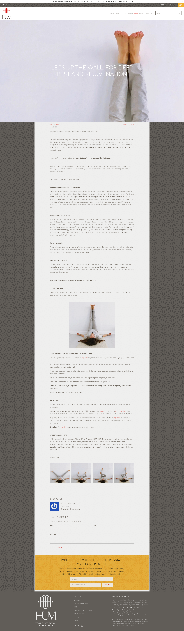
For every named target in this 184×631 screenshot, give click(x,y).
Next (131, 124)
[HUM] (15, 13)
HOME (112, 13)
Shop (118, 13)
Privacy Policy (79, 614)
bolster (102, 411)
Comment (53, 534)
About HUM (149, 13)
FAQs (75, 607)
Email (95, 525)
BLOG (136, 13)
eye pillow (64, 427)
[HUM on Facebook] (3, 4)
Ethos (141, 13)
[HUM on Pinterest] (6, 4)
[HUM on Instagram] (9, 4)
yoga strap (117, 418)
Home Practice (127, 13)
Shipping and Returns (81, 603)
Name (52, 525)
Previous (124, 124)
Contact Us (78, 620)
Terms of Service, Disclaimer (83, 610)
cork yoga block (120, 411)
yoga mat (84, 358)
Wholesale (77, 617)
